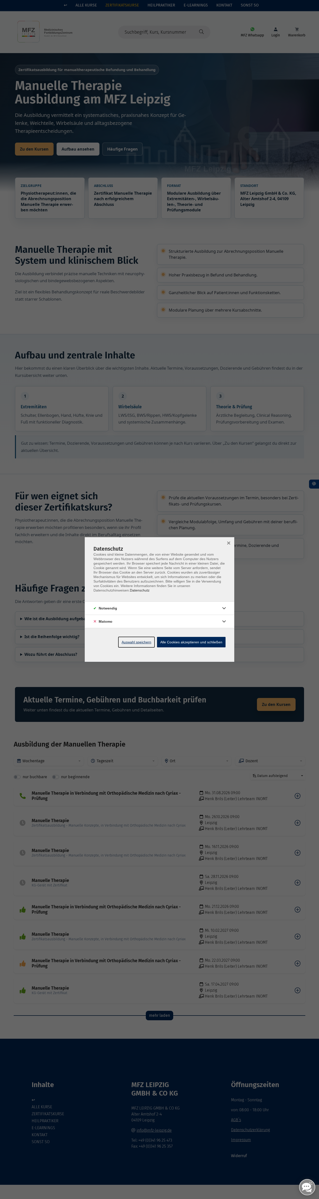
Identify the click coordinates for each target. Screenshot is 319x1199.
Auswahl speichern (136, 642)
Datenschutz (140, 590)
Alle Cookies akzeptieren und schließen (191, 642)
